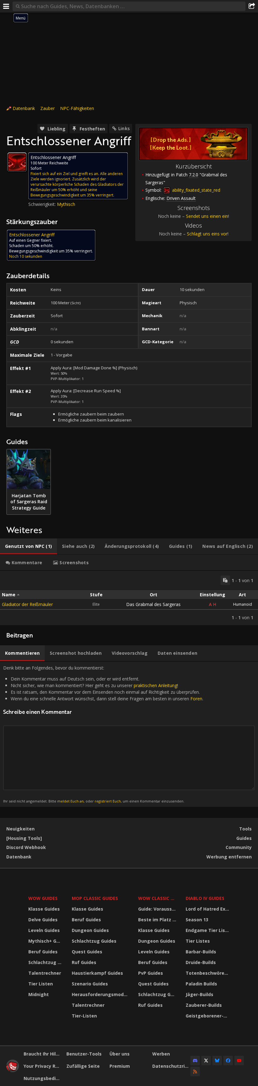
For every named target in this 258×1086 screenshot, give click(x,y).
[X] (206, 1060)
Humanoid (242, 604)
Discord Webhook (26, 847)
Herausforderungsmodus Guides (101, 994)
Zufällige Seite (83, 1066)
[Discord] (195, 1060)
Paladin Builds (201, 984)
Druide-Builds (201, 962)
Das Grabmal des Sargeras (153, 604)
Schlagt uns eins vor (207, 234)
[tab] (28, 546)
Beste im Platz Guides (158, 920)
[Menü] (6, 6)
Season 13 (197, 920)
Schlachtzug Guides (46, 962)
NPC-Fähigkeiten (77, 108)
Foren (196, 699)
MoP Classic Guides (95, 898)
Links (124, 128)
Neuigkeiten (20, 829)
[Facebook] (228, 1060)
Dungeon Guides (90, 930)
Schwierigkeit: (42, 204)
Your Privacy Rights (43, 1066)
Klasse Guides (44, 909)
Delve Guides (43, 920)
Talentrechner (44, 973)
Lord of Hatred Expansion (208, 909)
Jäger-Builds (199, 994)
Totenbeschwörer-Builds (208, 973)
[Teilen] (251, 6)
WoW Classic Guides (158, 898)
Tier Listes (198, 941)
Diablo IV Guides (205, 898)
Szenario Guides (90, 984)
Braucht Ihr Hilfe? (43, 1054)
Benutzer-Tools (84, 1054)
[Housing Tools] (24, 838)
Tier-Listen (84, 1016)
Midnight (38, 994)
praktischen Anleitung (155, 685)
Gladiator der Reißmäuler (27, 604)
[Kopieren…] (225, 580)
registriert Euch (108, 801)
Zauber (47, 108)
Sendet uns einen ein (207, 216)
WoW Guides (43, 898)
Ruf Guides (84, 962)
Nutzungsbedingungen (43, 1078)
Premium (119, 1066)
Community (239, 847)
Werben (161, 1054)
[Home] (12, 1070)
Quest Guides (87, 952)
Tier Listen (40, 984)
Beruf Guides (43, 952)
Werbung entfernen (229, 857)
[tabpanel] (129, 598)
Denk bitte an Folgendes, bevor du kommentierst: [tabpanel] (103, 734)
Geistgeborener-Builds (208, 1016)
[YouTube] (239, 1060)
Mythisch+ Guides (46, 941)
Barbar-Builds (201, 952)
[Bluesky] (217, 1060)
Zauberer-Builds (204, 1005)
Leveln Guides (44, 930)
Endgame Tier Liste (208, 930)
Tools (245, 829)
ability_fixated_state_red (195, 190)
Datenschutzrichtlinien (171, 1066)
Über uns (119, 1054)
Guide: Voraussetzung (158, 909)
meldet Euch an (70, 801)
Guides (244, 838)
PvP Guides (150, 973)
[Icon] (17, 162)
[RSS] (195, 1071)
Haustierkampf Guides (97, 973)
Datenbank (24, 108)
